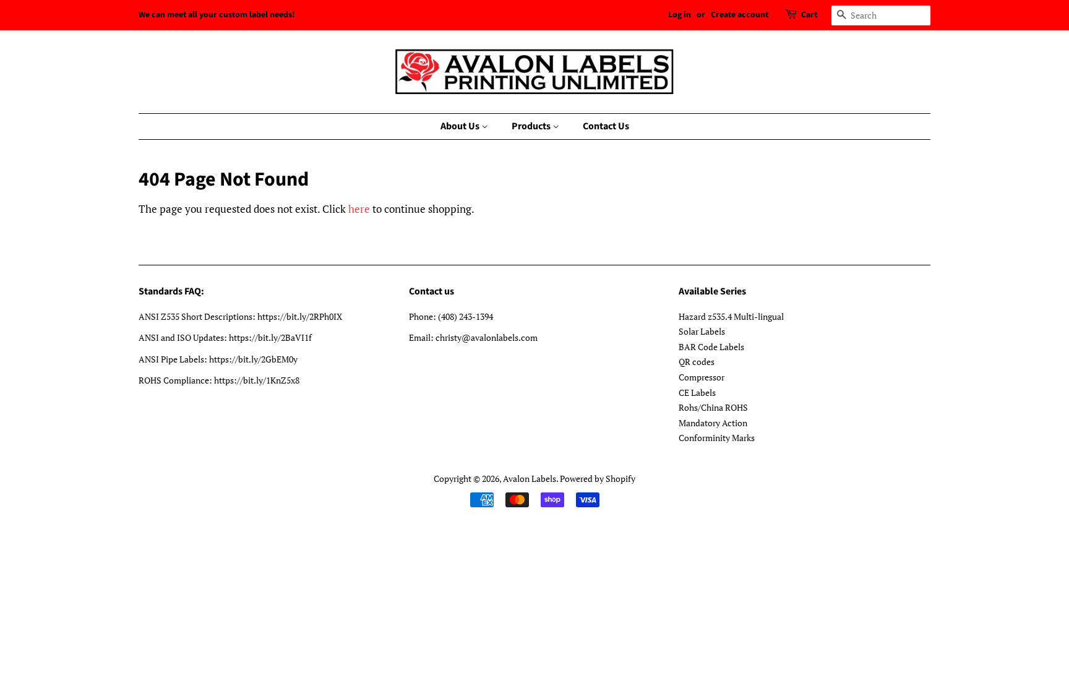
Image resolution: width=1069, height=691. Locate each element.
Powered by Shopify (597, 478)
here (359, 209)
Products (532, 126)
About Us (460, 126)
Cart (809, 15)
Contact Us (606, 126)
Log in (679, 15)
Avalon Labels (529, 478)
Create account (739, 15)
